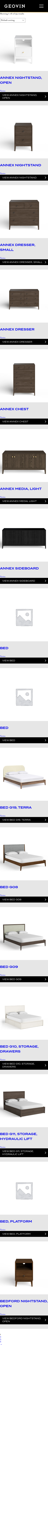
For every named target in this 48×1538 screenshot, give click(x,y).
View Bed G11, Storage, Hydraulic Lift (18, 1152)
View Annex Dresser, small (22, 262)
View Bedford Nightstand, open (21, 1320)
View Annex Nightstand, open (19, 96)
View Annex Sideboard (18, 580)
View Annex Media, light (19, 501)
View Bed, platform (16, 1233)
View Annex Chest (15, 421)
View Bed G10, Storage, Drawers (18, 1065)
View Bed (8, 660)
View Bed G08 (11, 899)
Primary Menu (41, 7)
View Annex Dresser (17, 341)
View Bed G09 (11, 979)
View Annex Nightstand (19, 177)
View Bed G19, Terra (16, 819)
